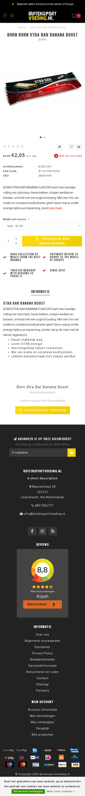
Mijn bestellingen (42, 716)
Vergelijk (42, 728)
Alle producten (42, 734)
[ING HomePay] (61, 757)
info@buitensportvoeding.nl (44, 513)
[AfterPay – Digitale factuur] (22, 750)
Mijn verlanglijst (42, 722)
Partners (42, 690)
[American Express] (35, 750)
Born (42, 39)
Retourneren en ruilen (42, 672)
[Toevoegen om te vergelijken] (79, 147)
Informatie (40, 291)
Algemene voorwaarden (42, 640)
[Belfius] (61, 750)
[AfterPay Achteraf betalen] (8, 750)
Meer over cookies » (61, 791)
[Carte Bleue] (74, 750)
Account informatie (42, 709)
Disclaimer (42, 647)
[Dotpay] (8, 757)
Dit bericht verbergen (28, 791)
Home (22, 27)
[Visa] (75, 765)
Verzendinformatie (42, 665)
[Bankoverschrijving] (48, 750)
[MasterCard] (23, 765)
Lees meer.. (55, 208)
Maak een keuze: (16, 219)
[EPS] (22, 757)
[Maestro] (9, 765)
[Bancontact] (36, 765)
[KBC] (74, 757)
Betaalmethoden (42, 659)
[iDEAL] (48, 757)
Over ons (42, 634)
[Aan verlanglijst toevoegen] (72, 147)
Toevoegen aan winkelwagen (54, 241)
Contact (42, 678)
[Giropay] (35, 757)
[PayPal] (62, 765)
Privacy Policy (42, 653)
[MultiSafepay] (49, 765)
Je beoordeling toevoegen (44, 410)
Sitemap (42, 684)
